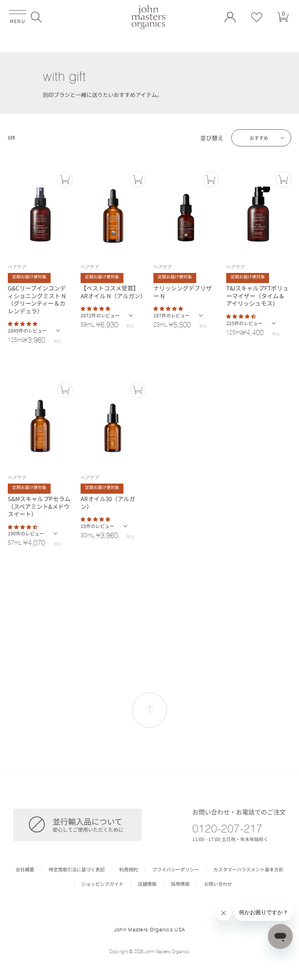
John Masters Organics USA (149, 929)
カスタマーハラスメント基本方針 (248, 869)
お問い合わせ (218, 884)
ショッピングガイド (102, 884)
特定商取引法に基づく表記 (77, 869)
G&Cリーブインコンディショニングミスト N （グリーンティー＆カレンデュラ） (37, 299)
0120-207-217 (227, 828)
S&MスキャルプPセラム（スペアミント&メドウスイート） (39, 506)
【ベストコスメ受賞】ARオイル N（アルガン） (112, 291)
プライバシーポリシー (175, 869)
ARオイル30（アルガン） (108, 502)
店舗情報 (147, 884)
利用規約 (128, 869)
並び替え (211, 138)
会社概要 (25, 869)
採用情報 (180, 884)
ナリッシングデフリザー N (182, 291)
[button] (36, 17)
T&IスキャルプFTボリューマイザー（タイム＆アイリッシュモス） (257, 295)
